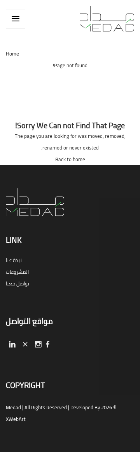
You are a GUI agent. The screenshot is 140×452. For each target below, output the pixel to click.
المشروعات (17, 271)
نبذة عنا (14, 260)
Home (12, 53)
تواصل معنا (17, 283)
